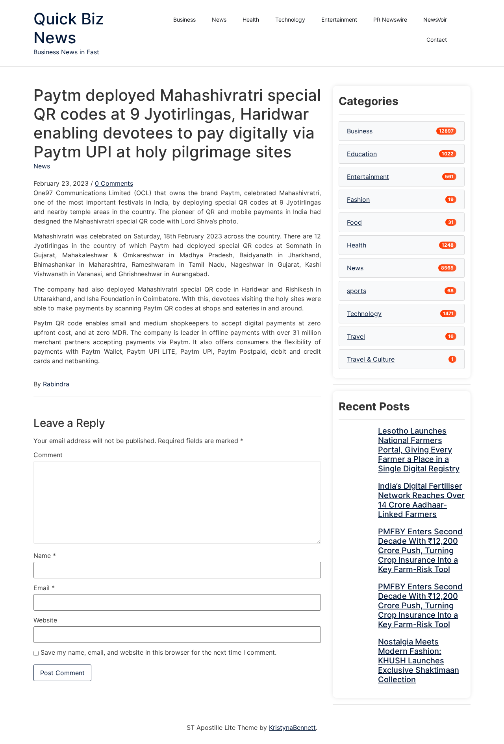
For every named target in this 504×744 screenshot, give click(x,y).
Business (184, 19)
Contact (436, 39)
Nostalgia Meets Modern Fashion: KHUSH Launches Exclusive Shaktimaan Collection (418, 660)
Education (362, 154)
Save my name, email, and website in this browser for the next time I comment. (158, 652)
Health (251, 19)
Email (44, 588)
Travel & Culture (371, 359)
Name (44, 555)
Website (45, 620)
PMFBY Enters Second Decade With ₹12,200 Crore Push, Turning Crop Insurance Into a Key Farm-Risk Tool (420, 550)
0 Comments (114, 183)
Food (354, 222)
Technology (290, 19)
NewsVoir (435, 19)
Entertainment (339, 19)
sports (356, 291)
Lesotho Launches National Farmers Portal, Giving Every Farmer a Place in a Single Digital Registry (419, 449)
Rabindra (56, 384)
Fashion (358, 199)
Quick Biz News (68, 28)
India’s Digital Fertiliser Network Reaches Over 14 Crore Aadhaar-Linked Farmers (421, 500)
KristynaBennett (292, 727)
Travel (356, 336)
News (219, 19)
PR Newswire (390, 19)
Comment (48, 455)
